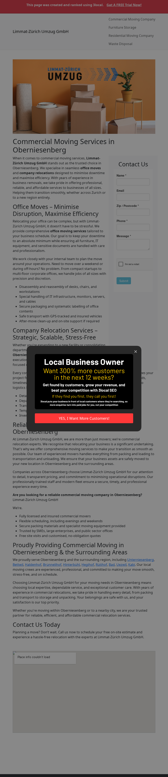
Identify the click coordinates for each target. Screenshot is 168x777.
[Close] (135, 351)
